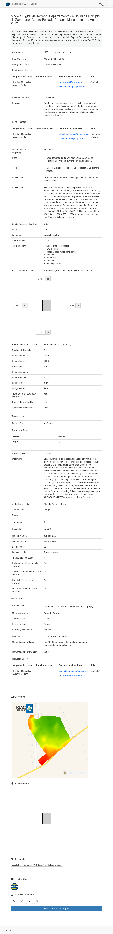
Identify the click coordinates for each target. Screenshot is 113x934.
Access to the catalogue (58, 908)
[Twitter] (14, 901)
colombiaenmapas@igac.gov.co (73, 86)
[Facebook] (22, 901)
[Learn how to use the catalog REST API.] (15, 930)
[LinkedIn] (29, 901)
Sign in (104, 5)
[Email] (37, 901)
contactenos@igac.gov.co (70, 82)
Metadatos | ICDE (18, 3)
